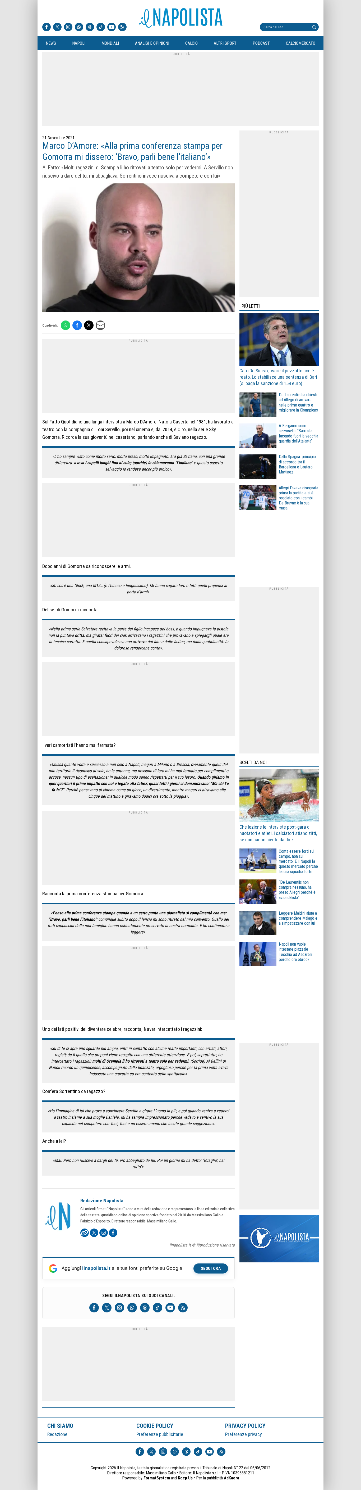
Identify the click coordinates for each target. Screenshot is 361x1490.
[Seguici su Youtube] (111, 27)
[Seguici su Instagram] (68, 27)
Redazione (57, 1434)
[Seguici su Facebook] (46, 27)
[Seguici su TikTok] (100, 27)
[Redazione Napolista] (58, 1217)
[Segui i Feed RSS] (122, 27)
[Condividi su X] (89, 325)
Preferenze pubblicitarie (159, 1434)
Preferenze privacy (243, 1434)
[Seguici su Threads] (90, 27)
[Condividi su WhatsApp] (65, 325)
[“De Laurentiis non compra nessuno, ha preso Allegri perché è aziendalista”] (257, 892)
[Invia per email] (100, 325)
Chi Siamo (60, 1425)
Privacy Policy (245, 1425)
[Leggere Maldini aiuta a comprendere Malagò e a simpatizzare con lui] (257, 924)
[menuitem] (51, 43)
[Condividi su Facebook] (77, 325)
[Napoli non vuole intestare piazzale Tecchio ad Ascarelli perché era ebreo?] (257, 955)
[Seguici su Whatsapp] (79, 27)
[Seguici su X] (57, 27)
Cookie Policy (155, 1425)
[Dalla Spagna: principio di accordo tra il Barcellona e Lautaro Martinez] (257, 467)
